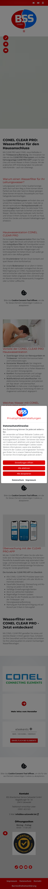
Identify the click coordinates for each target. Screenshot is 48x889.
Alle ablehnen (24, 468)
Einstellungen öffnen (24, 462)
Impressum (31, 480)
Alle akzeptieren (24, 473)
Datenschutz (18, 480)
